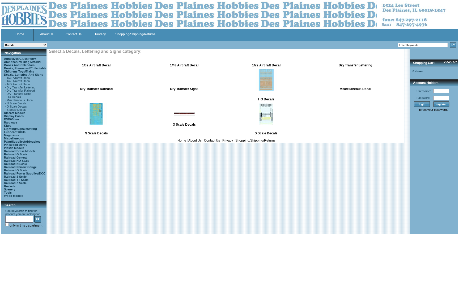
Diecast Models (14, 112)
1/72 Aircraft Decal (18, 84)
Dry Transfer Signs (19, 93)
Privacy (100, 34)
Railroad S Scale (15, 176)
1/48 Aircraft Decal (18, 81)
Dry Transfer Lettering (21, 87)
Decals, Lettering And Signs (23, 74)
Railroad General (15, 157)
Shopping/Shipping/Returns (135, 34)
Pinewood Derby (15, 144)
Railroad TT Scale (16, 179)
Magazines (11, 135)
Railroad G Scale (15, 154)
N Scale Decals (17, 103)
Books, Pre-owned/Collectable (25, 68)
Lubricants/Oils (15, 132)
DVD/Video (11, 119)
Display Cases (14, 116)
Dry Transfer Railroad (21, 90)
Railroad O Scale (15, 170)
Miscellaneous (14, 138)
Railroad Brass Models (19, 151)
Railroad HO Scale (16, 160)
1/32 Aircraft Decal (18, 77)
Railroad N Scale (15, 163)
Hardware (10, 122)
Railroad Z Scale (15, 183)
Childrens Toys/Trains (19, 71)
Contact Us (74, 34)
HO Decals (14, 97)
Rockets (9, 186)
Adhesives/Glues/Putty (20, 58)
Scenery (9, 189)
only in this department (25, 225)
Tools (8, 192)
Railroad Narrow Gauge (20, 167)
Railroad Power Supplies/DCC (24, 173)
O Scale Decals (17, 106)
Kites (7, 125)
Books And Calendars (19, 65)
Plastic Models (14, 148)
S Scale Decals (16, 109)
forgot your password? (433, 109)
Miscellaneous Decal (20, 100)
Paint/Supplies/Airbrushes (22, 141)
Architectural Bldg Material (22, 61)
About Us (46, 34)
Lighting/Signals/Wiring (20, 128)
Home (19, 34)
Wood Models (13, 195)
